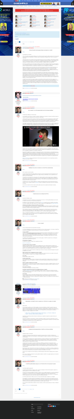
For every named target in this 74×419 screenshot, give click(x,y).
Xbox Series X (29, 0)
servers (42, 202)
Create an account (29, 88)
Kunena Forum (38, 397)
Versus (35, 22)
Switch (39, 0)
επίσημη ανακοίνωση (55, 203)
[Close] (15, 32)
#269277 (34, 46)
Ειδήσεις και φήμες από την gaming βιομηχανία (23, 15)
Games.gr (39, 410)
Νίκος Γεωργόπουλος (34, 20)
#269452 (28, 164)
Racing (50, 16)
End (33, 389)
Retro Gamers (39, 408)
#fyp (33, 312)
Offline (18, 54)
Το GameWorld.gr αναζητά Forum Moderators (20, 33)
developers (37, 182)
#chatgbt (36, 312)
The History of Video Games (39, 412)
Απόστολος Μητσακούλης (32, 283)
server (49, 68)
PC (22, 0)
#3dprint (40, 312)
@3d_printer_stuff (29, 312)
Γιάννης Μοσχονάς (19, 20)
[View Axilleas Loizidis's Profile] (31, 22)
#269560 (28, 360)
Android (42, 0)
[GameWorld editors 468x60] (50, 3)
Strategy (21, 19)
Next (31, 389)
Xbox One (35, 0)
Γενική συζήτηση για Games (23, 16)
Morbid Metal (33, 15)
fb (14, 1)
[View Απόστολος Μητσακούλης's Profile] (18, 287)
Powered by (35, 397)
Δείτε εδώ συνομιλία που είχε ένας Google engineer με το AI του (32, 95)
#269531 (28, 283)
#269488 (28, 190)
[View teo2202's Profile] (45, 16)
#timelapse (44, 312)
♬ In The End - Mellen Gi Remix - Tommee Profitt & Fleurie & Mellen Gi (41, 313)
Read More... (16, 36)
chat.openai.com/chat (29, 270)
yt (16, 1)
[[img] (24, 51)
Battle (32, 406)
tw (19, 1)
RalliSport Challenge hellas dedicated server (52, 15)
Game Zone (19, 16)
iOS (45, 0)
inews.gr (32, 412)
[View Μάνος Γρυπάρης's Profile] (18, 95)
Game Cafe (32, 408)
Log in (25, 88)
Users (32, 410)
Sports (35, 19)
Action (35, 16)
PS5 (24, 0)
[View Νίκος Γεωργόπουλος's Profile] (16, 16)
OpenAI (32, 93)
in (18, 1)
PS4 (32, 0)
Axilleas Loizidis (34, 23)
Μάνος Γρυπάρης (18, 91)
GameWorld (34, 22)
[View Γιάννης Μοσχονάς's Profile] (16, 19)
